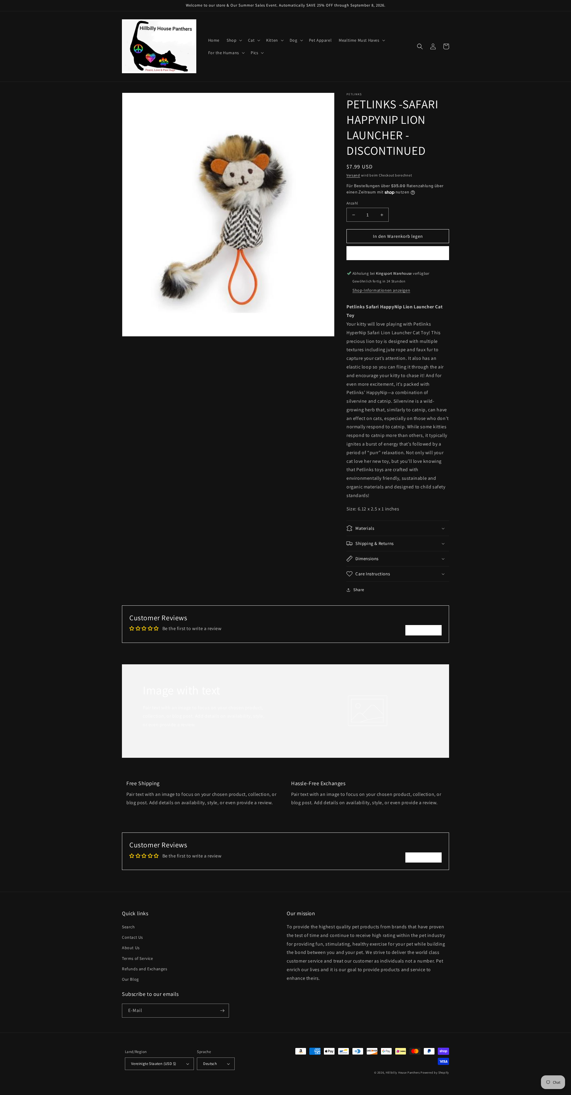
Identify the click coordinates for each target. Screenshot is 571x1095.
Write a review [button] (423, 630)
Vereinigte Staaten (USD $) (153, 1063)
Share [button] (358, 589)
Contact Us (132, 937)
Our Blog (130, 979)
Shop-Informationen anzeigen (381, 290)
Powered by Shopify (435, 1072)
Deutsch (210, 1063)
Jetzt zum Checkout (397, 253)
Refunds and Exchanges (144, 968)
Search (128, 927)
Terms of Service (137, 958)
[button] (233, 40)
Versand (353, 175)
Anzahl (352, 203)
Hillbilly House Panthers (403, 1072)
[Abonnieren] (222, 1011)
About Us (131, 947)
